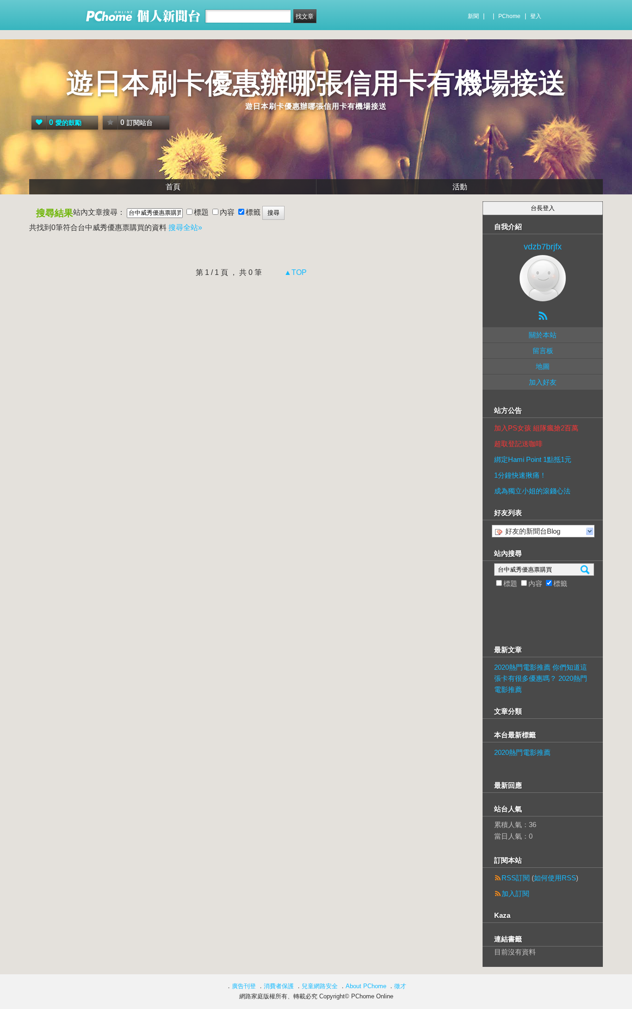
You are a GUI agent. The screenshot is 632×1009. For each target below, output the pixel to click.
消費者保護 (279, 986)
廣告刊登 (244, 986)
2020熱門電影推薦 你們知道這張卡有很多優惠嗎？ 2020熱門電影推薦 (540, 678)
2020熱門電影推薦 (522, 752)
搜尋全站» (185, 227)
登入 (535, 16)
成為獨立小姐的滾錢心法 (532, 491)
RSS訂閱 (516, 878)
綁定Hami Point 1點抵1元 (532, 459)
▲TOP (294, 272)
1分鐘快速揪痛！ (520, 475)
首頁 (173, 187)
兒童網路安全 (320, 986)
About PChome (366, 986)
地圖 (543, 366)
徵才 (400, 986)
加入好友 (543, 382)
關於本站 (543, 335)
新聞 (473, 16)
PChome (509, 16)
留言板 (543, 351)
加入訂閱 (515, 893)
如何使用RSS (555, 878)
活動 (459, 187)
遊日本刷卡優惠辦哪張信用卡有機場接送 (316, 83)
